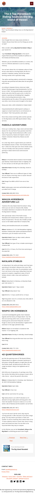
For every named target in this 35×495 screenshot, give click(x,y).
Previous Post (11, 438)
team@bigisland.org (11, 469)
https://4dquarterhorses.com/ (10, 409)
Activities (4, 38)
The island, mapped (12, 478)
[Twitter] (15, 481)
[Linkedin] (21, 481)
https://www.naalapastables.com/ (11, 306)
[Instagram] (18, 481)
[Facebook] (11, 481)
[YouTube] (24, 481)
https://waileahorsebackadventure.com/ (13, 257)
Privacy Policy (5, 471)
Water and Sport (27, 476)
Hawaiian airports (24, 478)
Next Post (24, 438)
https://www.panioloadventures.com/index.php (15, 195)
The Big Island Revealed (19, 449)
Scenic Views (12, 476)
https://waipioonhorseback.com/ (11, 350)
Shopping (5, 476)
